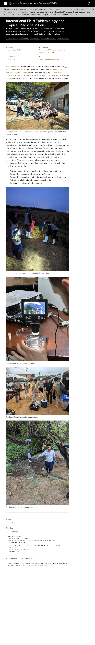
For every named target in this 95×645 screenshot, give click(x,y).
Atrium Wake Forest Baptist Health (64, 9)
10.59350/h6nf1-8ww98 (49, 59)
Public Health (12, 38)
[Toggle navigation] (5, 3)
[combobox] (89, 3)
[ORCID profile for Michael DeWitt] (20, 50)
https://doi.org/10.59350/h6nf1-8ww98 (32, 566)
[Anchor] (12, 519)
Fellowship (35, 38)
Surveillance (63, 38)
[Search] (89, 3)
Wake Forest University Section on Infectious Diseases (52, 51)
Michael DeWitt (12, 50)
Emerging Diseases (48, 38)
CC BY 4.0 (9, 522)
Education (24, 38)
